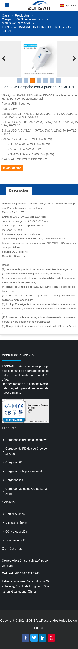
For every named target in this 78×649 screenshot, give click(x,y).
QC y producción (16, 531)
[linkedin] (42, 638)
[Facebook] (25, 638)
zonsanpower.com (25, 7)
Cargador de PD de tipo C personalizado (26, 451)
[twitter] (34, 638)
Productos (22, 15)
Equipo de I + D (15, 540)
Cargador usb (14, 480)
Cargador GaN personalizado (23, 19)
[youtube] (51, 638)
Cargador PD (13, 462)
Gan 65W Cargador (16, 23)
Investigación (12, 167)
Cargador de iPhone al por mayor (26, 439)
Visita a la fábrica (16, 522)
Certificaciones (15, 514)
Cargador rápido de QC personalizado (26, 491)
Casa (5, 15)
